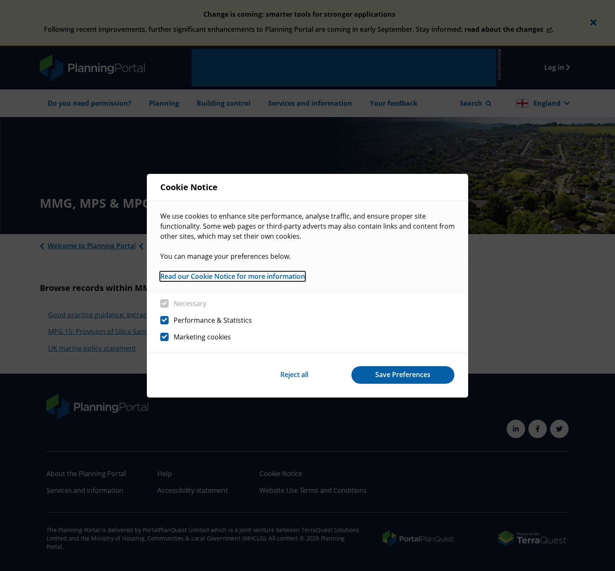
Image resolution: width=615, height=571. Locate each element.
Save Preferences (402, 374)
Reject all (294, 374)
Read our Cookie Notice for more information (232, 276)
